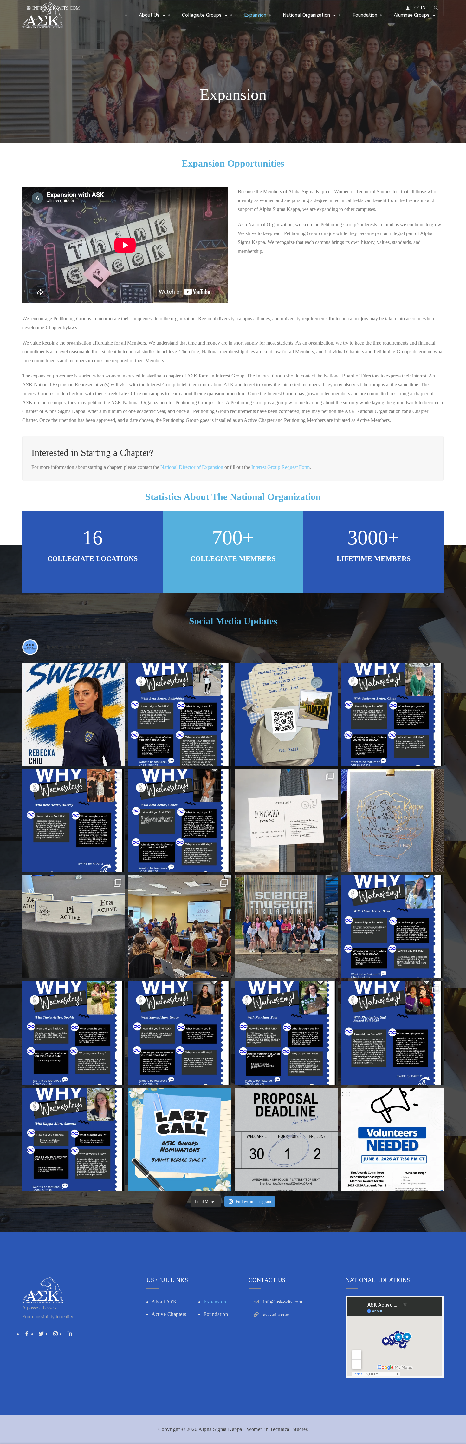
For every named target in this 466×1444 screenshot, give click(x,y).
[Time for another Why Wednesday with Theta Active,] (73, 1033)
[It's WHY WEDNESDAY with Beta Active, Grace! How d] (179, 820)
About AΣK (164, 1301)
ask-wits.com (276, 1314)
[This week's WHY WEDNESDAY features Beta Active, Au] (73, 820)
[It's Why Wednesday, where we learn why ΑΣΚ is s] (392, 926)
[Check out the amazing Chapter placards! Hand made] (73, 926)
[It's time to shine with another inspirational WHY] (286, 1033)
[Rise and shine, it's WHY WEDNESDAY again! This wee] (392, 1033)
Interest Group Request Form (280, 467)
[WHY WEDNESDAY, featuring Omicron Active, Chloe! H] (392, 714)
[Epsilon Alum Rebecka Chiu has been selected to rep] (73, 714)
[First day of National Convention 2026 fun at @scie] (286, 926)
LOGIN (418, 7)
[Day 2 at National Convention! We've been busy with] (392, 820)
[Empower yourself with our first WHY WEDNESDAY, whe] (73, 1139)
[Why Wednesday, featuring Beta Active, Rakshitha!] (179, 714)
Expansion (215, 1301)
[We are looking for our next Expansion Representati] (286, 714)
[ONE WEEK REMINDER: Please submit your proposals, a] (286, 1139)
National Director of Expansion (191, 467)
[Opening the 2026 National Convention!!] (179, 926)
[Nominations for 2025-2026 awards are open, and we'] (179, 1139)
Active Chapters (169, 1314)
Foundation (216, 1314)
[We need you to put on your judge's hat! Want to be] (392, 1139)
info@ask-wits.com (56, 8)
